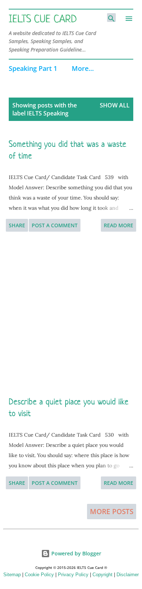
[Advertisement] (71, 314)
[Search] (111, 17)
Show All (115, 105)
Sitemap (12, 574)
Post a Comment (55, 225)
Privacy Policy (73, 574)
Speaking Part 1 (33, 68)
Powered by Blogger (75, 553)
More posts (111, 511)
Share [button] (17, 225)
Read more (118, 225)
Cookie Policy (39, 574)
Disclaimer (128, 574)
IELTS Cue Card (43, 19)
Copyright (102, 574)
